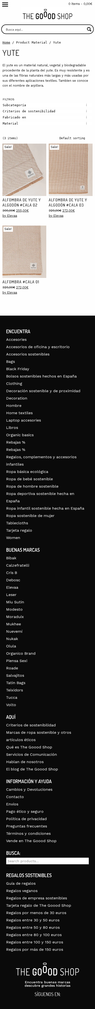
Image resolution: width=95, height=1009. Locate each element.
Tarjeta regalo (19, 530)
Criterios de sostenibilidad (31, 725)
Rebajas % (15, 442)
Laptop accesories (23, 420)
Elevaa (12, 587)
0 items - (80, 4)
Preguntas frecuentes (26, 826)
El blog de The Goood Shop (32, 769)
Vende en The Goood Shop (31, 840)
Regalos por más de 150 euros (34, 949)
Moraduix (15, 616)
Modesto (14, 609)
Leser (11, 594)
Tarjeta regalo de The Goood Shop (38, 905)
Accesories (16, 339)
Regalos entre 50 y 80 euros (33, 927)
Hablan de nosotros (25, 761)
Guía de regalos (21, 883)
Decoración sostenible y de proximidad (43, 391)
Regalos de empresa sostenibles (36, 898)
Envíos (12, 804)
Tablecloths (17, 523)
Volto (11, 704)
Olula (11, 646)
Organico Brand (21, 653)
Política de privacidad (26, 818)
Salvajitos (15, 675)
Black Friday (17, 369)
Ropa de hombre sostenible (32, 486)
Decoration (16, 398)
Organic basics (20, 435)
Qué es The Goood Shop (29, 747)
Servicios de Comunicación (31, 754)
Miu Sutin (15, 602)
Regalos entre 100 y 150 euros (34, 942)
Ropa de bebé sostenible (29, 479)
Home (6, 42)
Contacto (15, 796)
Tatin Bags (15, 682)
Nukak (12, 638)
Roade (12, 668)
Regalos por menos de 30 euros (36, 912)
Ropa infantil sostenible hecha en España (45, 508)
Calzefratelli (17, 565)
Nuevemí (14, 631)
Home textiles (19, 413)
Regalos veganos (22, 890)
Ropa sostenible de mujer (30, 515)
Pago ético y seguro (25, 811)
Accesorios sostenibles (27, 354)
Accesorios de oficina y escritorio (38, 346)
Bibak (11, 558)
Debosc (13, 580)
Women (13, 537)
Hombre (13, 405)
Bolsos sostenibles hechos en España (41, 376)
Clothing (14, 383)
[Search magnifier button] (89, 29)
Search (10, 868)
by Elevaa (9, 216)
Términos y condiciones (28, 833)
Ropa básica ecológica (27, 471)
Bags (10, 361)
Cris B (11, 572)
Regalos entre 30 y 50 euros (32, 920)
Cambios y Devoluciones (29, 789)
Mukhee (13, 624)
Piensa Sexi (16, 660)
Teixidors (14, 690)
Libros (12, 427)
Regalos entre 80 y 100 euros (34, 934)
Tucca (11, 697)
